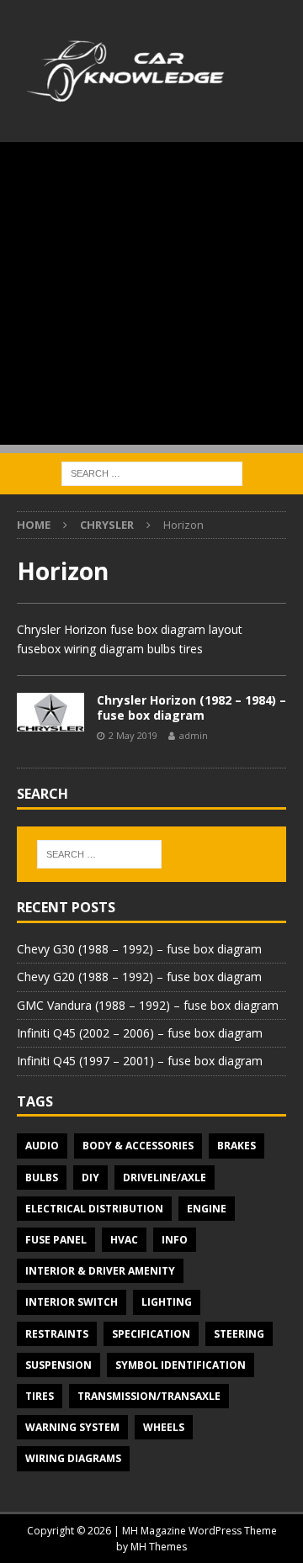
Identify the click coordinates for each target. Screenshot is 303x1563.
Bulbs (41, 1177)
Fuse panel (56, 1240)
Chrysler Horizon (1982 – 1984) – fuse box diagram (191, 707)
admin (193, 735)
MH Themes (158, 1546)
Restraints (56, 1334)
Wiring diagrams (73, 1458)
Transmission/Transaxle (149, 1396)
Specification (151, 1334)
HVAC (124, 1240)
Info (175, 1240)
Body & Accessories (138, 1145)
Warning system (72, 1427)
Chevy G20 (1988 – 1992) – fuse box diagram (139, 977)
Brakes (236, 1145)
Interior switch (71, 1302)
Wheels (163, 1427)
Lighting (166, 1302)
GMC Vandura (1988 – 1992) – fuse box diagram (148, 1005)
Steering (239, 1334)
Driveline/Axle (164, 1177)
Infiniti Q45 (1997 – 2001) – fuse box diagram (140, 1061)
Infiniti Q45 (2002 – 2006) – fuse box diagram (140, 1033)
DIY (90, 1177)
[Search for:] (151, 472)
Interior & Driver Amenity (100, 1271)
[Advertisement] (151, 293)
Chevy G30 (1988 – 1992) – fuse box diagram (139, 949)
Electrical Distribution (94, 1208)
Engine (206, 1208)
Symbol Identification (180, 1365)
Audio (42, 1145)
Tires (39, 1396)
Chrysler (107, 524)
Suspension (58, 1365)
